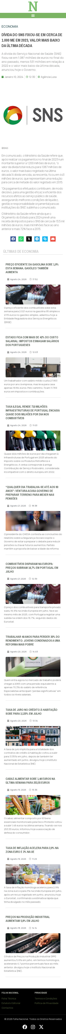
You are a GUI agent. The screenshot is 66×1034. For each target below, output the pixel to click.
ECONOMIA (10, 26)
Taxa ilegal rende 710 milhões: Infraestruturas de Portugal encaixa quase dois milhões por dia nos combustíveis (33, 412)
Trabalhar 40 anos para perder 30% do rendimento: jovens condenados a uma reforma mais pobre (33, 640)
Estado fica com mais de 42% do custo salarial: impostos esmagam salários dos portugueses (32, 341)
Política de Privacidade (46, 1003)
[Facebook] (24, 1027)
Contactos (7, 1007)
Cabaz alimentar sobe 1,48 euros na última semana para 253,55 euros (30, 780)
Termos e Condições (46, 998)
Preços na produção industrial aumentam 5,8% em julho (28, 919)
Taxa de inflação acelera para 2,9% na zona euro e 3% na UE (32, 850)
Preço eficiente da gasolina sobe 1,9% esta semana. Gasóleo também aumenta (32, 268)
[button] (33, 15)
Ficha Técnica (9, 998)
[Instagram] (33, 1027)
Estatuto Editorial (11, 1003)
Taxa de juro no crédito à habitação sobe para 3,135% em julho (31, 711)
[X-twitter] (41, 1027)
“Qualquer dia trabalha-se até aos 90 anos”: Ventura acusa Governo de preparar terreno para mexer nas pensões (32, 492)
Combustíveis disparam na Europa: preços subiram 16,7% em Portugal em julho (32, 567)
